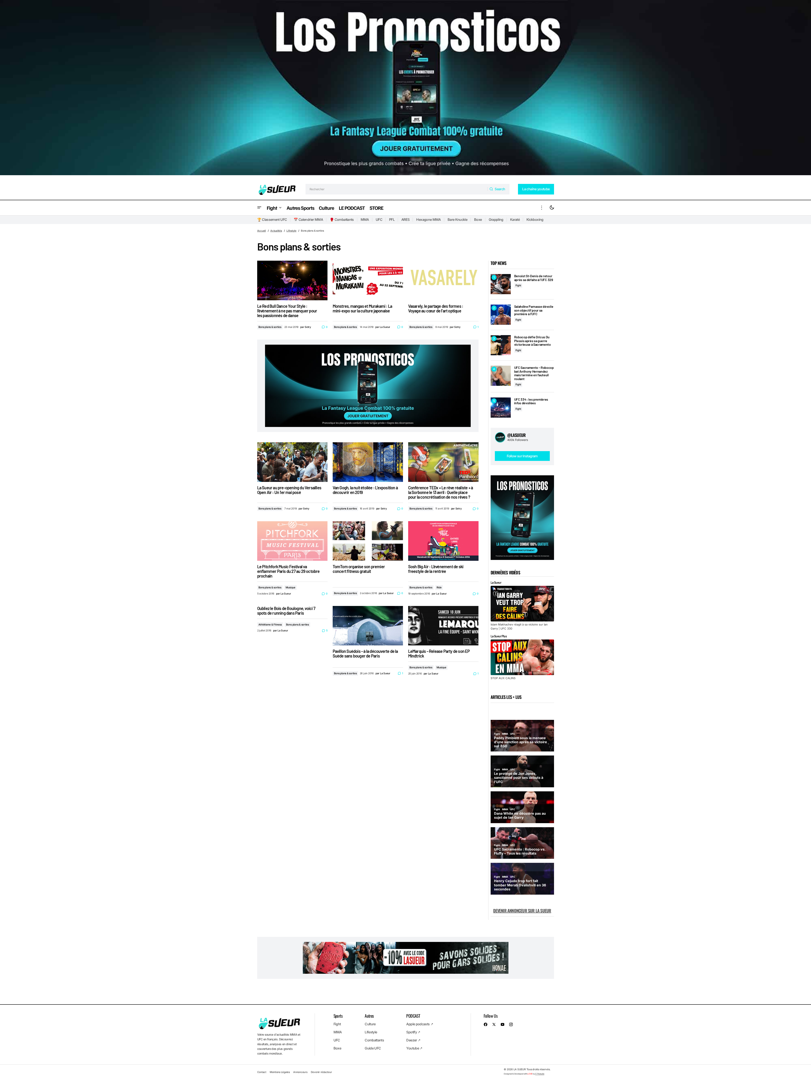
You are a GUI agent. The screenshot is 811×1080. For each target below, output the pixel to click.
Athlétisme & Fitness (270, 624)
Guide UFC (373, 1048)
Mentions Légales (280, 1072)
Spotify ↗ (413, 1032)
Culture (370, 1024)
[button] (259, 207)
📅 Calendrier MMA (308, 219)
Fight (518, 285)
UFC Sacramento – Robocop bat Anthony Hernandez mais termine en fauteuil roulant (534, 373)
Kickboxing (534, 219)
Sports (338, 1016)
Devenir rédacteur (321, 1072)
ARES (405, 219)
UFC (379, 219)
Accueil (261, 230)
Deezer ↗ (413, 1040)
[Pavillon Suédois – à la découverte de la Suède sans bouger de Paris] (368, 626)
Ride (439, 587)
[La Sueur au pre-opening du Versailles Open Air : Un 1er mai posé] (292, 462)
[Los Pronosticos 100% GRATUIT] (405, 89)
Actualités (276, 230)
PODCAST (413, 1016)
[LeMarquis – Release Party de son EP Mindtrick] (443, 626)
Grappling (496, 219)
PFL (392, 219)
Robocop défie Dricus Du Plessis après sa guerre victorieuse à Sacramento (532, 340)
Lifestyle (291, 230)
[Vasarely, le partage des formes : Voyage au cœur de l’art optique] (443, 280)
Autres (369, 1016)
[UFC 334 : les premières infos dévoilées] (501, 407)
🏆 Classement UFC (272, 219)
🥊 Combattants (342, 219)
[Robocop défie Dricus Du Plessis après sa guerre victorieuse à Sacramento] (501, 345)
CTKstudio (539, 1074)
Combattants (374, 1040)
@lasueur (516, 435)
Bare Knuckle (457, 219)
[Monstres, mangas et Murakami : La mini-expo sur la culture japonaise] (368, 280)
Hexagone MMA (428, 219)
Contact (261, 1072)
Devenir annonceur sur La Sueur (522, 910)
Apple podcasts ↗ (419, 1024)
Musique (290, 587)
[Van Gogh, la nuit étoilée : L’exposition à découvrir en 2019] (368, 462)
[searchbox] (396, 189)
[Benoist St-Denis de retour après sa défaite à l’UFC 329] (501, 284)
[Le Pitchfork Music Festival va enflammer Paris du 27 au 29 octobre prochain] (292, 541)
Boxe (478, 219)
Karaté (515, 219)
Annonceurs (300, 1072)
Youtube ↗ (414, 1048)
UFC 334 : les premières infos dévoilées (531, 401)
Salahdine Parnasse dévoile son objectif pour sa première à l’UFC (533, 310)
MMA (365, 219)
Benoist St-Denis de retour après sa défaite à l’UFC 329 (533, 277)
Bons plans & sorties (269, 327)
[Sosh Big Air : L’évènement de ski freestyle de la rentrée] (443, 541)
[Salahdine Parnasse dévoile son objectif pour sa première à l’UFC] (501, 315)
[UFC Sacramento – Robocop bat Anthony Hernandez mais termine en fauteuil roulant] (501, 376)
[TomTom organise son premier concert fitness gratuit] (368, 541)
